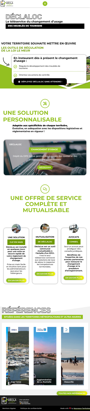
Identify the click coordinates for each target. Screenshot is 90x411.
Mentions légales (9, 408)
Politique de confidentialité (31, 408)
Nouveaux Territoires (82, 408)
